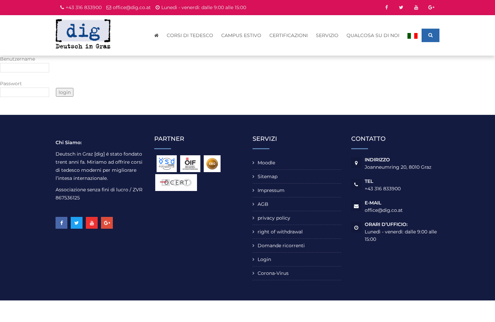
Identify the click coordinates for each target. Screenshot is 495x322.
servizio (327, 35)
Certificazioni (288, 35)
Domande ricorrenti (281, 246)
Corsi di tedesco (190, 35)
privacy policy (274, 218)
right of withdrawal (280, 232)
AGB (263, 204)
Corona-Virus (273, 273)
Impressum (271, 190)
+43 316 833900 (84, 7)
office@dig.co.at (132, 7)
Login (264, 259)
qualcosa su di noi (372, 35)
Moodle (266, 163)
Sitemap (267, 176)
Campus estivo (241, 35)
